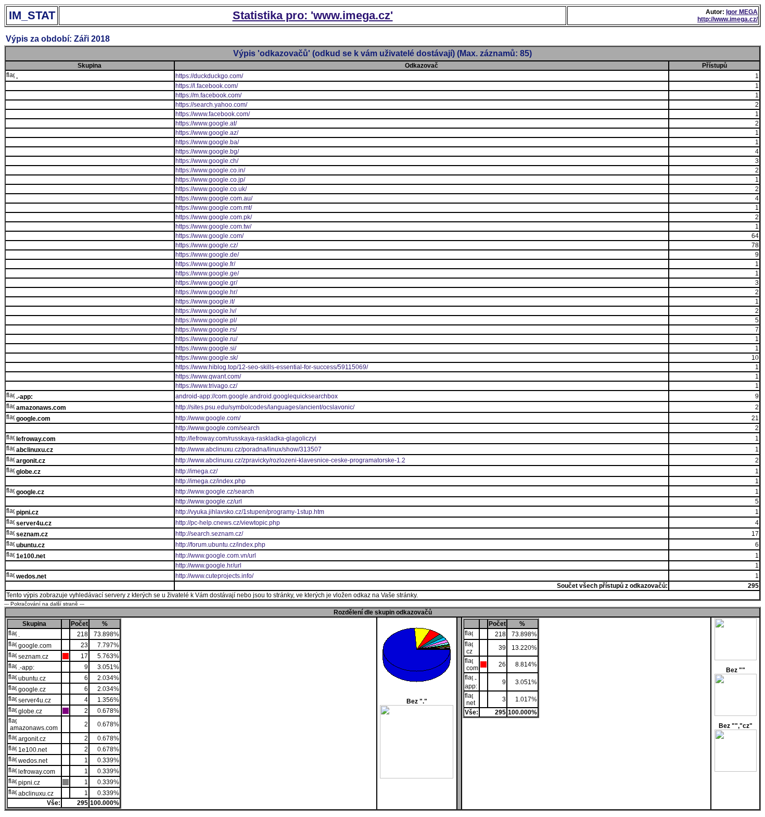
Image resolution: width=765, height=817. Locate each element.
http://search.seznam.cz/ (209, 533)
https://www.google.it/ (205, 301)
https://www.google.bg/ (207, 151)
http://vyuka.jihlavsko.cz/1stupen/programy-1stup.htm (249, 512)
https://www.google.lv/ (205, 311)
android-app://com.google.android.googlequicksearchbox (256, 396)
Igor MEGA (742, 12)
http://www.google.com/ (207, 418)
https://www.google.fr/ (205, 264)
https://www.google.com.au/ (213, 198)
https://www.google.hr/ (206, 292)
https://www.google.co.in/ (210, 170)
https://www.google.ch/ (206, 161)
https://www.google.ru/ (206, 339)
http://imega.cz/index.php (210, 481)
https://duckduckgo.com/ (209, 76)
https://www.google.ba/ (207, 142)
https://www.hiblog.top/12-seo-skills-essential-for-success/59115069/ (271, 367)
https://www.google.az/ (206, 132)
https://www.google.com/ (209, 236)
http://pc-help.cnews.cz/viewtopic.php (227, 522)
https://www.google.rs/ (206, 329)
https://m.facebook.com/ (208, 95)
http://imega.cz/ (196, 471)
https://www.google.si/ (205, 348)
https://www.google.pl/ (206, 320)
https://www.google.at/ (206, 123)
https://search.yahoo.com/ (211, 104)
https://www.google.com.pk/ (213, 217)
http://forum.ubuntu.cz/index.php (220, 544)
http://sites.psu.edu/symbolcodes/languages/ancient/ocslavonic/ (264, 407)
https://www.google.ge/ (207, 273)
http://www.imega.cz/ (727, 19)
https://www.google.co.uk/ (211, 189)
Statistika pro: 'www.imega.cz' (313, 15)
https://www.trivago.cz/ (206, 385)
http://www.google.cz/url (208, 501)
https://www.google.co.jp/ (210, 179)
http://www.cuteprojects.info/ (214, 576)
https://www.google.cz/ (206, 245)
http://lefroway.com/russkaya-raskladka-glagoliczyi (245, 438)
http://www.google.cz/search (214, 491)
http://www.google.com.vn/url (215, 555)
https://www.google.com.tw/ (213, 226)
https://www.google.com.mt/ (213, 207)
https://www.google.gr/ (206, 282)
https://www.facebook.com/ (212, 114)
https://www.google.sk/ (206, 357)
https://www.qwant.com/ (208, 376)
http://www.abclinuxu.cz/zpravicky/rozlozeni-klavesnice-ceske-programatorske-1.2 (290, 460)
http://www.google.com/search (217, 428)
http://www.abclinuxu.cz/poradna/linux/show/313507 (248, 449)
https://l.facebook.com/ (206, 86)
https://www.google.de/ (207, 254)
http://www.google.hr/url (208, 565)
